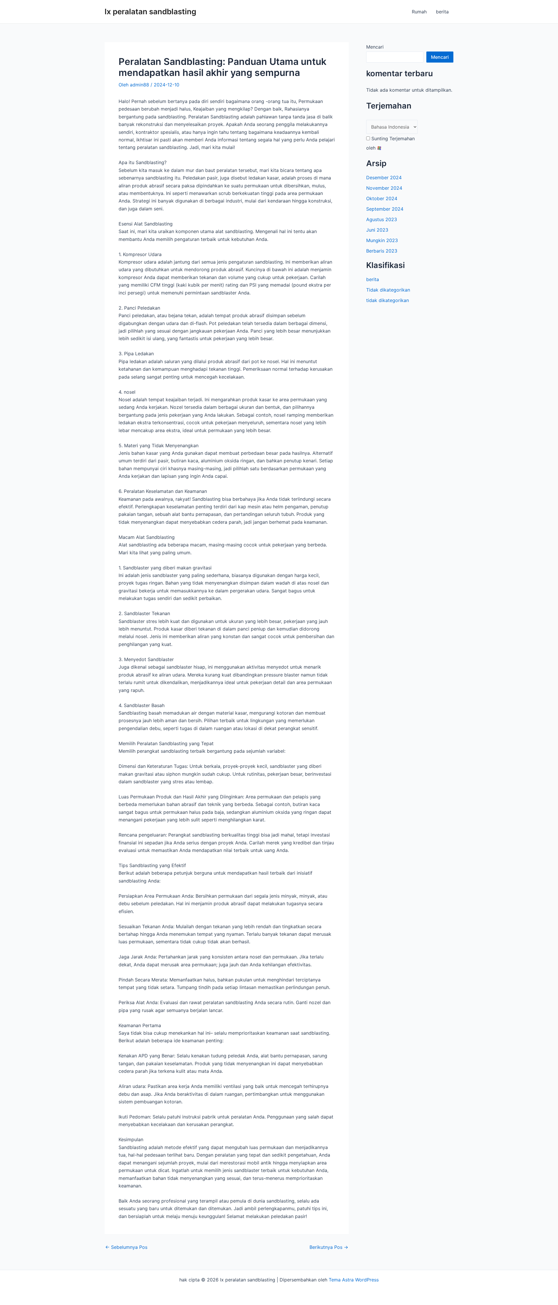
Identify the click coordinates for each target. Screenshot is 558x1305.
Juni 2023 (377, 230)
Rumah (419, 12)
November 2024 (384, 188)
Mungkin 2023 (382, 240)
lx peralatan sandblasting (150, 11)
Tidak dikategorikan (388, 290)
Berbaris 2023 (381, 251)
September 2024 (384, 209)
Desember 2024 (384, 177)
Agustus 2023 (381, 219)
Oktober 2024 (381, 198)
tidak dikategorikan (387, 300)
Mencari (375, 47)
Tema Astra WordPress (354, 1280)
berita (442, 12)
